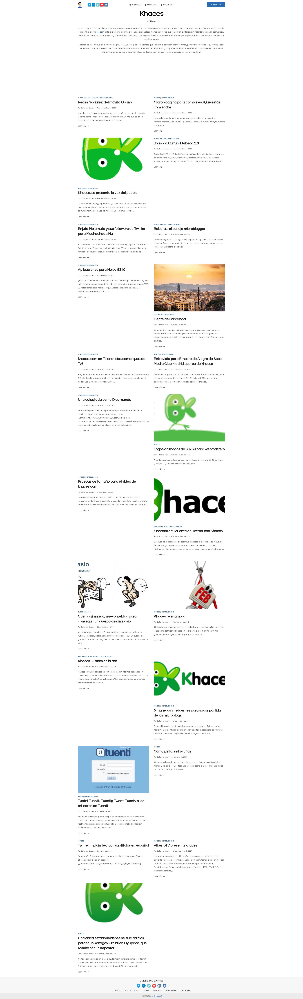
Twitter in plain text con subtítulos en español (113, 845)
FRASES (137, 990)
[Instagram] (159, 986)
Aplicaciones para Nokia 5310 (101, 269)
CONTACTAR (185, 990)
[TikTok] (98, 5)
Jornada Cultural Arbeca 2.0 (176, 143)
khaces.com (98, 32)
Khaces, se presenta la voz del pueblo (107, 193)
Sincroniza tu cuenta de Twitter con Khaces (188, 531)
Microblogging (98, 98)
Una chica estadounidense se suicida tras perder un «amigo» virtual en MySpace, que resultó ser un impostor (112, 943)
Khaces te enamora (169, 616)
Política (109, 98)
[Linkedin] (106, 5)
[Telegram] (93, 5)
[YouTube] (102, 5)
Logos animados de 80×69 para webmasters (189, 449)
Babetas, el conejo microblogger (179, 229)
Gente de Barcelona (170, 319)
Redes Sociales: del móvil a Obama (105, 102)
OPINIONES (157, 990)
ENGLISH (127, 990)
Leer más (83, 126)
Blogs (80, 98)
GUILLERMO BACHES (151, 981)
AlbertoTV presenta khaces (175, 845)
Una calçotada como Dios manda (104, 399)
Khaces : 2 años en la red (97, 661)
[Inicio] (147, 21)
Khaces (88, 98)
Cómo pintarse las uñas (172, 751)
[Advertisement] (151, 76)
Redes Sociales (106, 656)
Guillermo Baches (87, 108)
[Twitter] (89, 5)
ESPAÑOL (116, 990)
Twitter (178, 526)
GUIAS (146, 990)
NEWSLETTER (216, 5)
